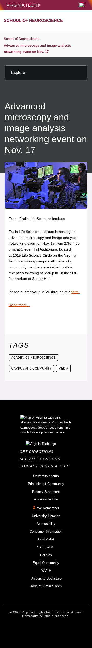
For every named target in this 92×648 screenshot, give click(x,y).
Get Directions (38, 452)
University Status (46, 476)
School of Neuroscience (21, 39)
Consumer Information (46, 531)
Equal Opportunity (46, 563)
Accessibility (46, 524)
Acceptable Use (46, 499)
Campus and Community (31, 368)
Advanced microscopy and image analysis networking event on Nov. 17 (37, 48)
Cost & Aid (46, 539)
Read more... (19, 305)
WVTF (46, 570)
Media (63, 368)
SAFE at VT (46, 547)
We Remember (48, 508)
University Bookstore (46, 578)
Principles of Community (46, 484)
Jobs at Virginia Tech (46, 586)
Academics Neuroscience (33, 357)
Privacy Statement (46, 492)
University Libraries (46, 516)
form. (75, 292)
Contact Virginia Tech (46, 466)
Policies (46, 555)
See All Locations (41, 459)
